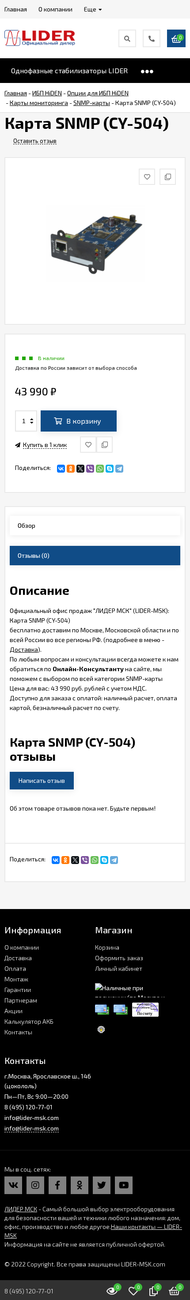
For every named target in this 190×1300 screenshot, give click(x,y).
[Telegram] (119, 469)
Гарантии (17, 989)
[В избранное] (88, 444)
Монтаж (16, 979)
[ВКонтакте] (61, 469)
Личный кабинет (118, 968)
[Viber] (90, 469)
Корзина (107, 947)
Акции (13, 1010)
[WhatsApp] (100, 469)
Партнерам (20, 1000)
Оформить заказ (119, 958)
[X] (80, 469)
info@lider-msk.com (31, 1128)
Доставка (24, 649)
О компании (21, 947)
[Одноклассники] (71, 469)
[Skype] (110, 469)
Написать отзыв (42, 780)
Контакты (18, 1032)
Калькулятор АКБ (28, 1021)
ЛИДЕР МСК (20, 1209)
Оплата (15, 968)
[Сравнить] (104, 444)
